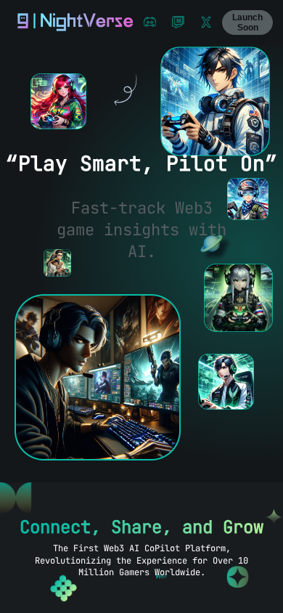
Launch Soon (247, 22)
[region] (141, 328)
